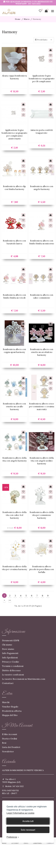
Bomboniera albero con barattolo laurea (14, 242)
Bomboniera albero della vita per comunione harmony (42, 515)
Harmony (37, 19)
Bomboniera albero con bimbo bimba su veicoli (14, 296)
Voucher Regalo (10, 706)
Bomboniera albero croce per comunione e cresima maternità (41, 406)
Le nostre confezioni (13, 674)
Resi (4, 742)
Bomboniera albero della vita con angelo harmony (14, 459)
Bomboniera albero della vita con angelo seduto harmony (42, 461)
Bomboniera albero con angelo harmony (41, 187)
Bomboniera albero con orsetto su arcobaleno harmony (41, 352)
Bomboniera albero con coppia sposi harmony (14, 350)
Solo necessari (28, 829)
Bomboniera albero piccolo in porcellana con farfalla (41, 569)
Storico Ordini (9, 738)
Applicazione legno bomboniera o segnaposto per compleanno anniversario (14, 134)
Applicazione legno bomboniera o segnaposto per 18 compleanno (41, 78)
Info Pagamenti (10, 653)
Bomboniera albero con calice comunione (41, 296)
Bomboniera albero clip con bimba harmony (14, 187)
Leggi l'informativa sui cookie (20, 812)
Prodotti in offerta (11, 711)
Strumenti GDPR (10, 640)
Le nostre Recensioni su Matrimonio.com (23, 679)
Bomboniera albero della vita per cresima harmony (14, 568)
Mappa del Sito (10, 715)
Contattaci (7, 683)
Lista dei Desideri (11, 747)
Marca (26, 19)
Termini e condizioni (12, 666)
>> (10, 600)
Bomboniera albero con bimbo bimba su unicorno (41, 242)
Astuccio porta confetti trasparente (41, 131)
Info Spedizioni (10, 657)
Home (17, 19)
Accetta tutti (28, 821)
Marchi (5, 702)
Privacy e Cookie (10, 661)
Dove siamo (8, 649)
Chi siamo (7, 644)
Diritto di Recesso (11, 670)
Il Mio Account (9, 734)
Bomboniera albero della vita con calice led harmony (14, 515)
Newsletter (8, 751)
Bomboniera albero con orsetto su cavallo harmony (14, 406)
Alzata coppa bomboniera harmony (14, 77)
